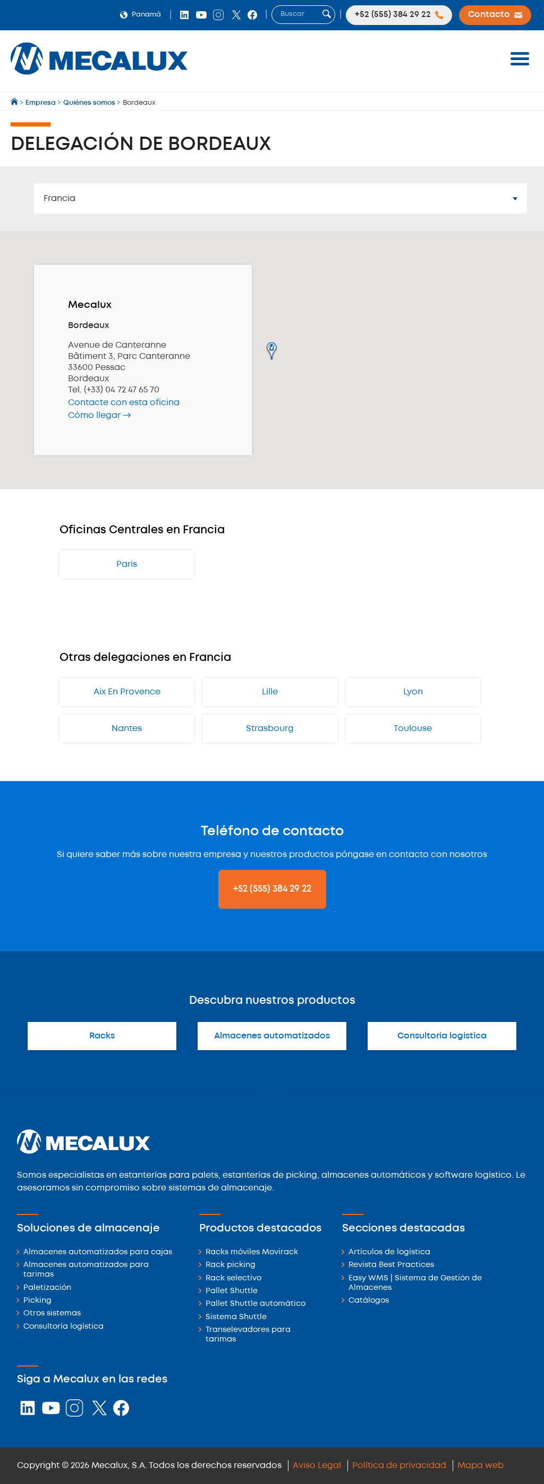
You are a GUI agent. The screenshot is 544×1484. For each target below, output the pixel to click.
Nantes (127, 729)
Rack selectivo (233, 1278)
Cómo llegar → (99, 416)
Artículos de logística (389, 1252)
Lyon (413, 692)
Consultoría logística (442, 1036)
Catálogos (368, 1300)
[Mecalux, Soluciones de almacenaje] (99, 77)
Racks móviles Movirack (252, 1252)
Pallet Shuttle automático (255, 1304)
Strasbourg (270, 729)
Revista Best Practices (391, 1265)
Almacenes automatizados (272, 1036)
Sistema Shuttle (236, 1317)
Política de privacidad (399, 1466)
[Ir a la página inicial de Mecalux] (15, 103)
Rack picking (231, 1265)
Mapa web (480, 1466)
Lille (270, 692)
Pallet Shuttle (232, 1291)
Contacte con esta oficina (124, 403)
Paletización (47, 1288)
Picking (37, 1300)
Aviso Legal (317, 1466)
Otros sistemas (52, 1313)
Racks (102, 1036)
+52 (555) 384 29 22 (272, 889)
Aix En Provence (127, 692)
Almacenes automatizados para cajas (97, 1252)
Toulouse (413, 729)
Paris (126, 564)
